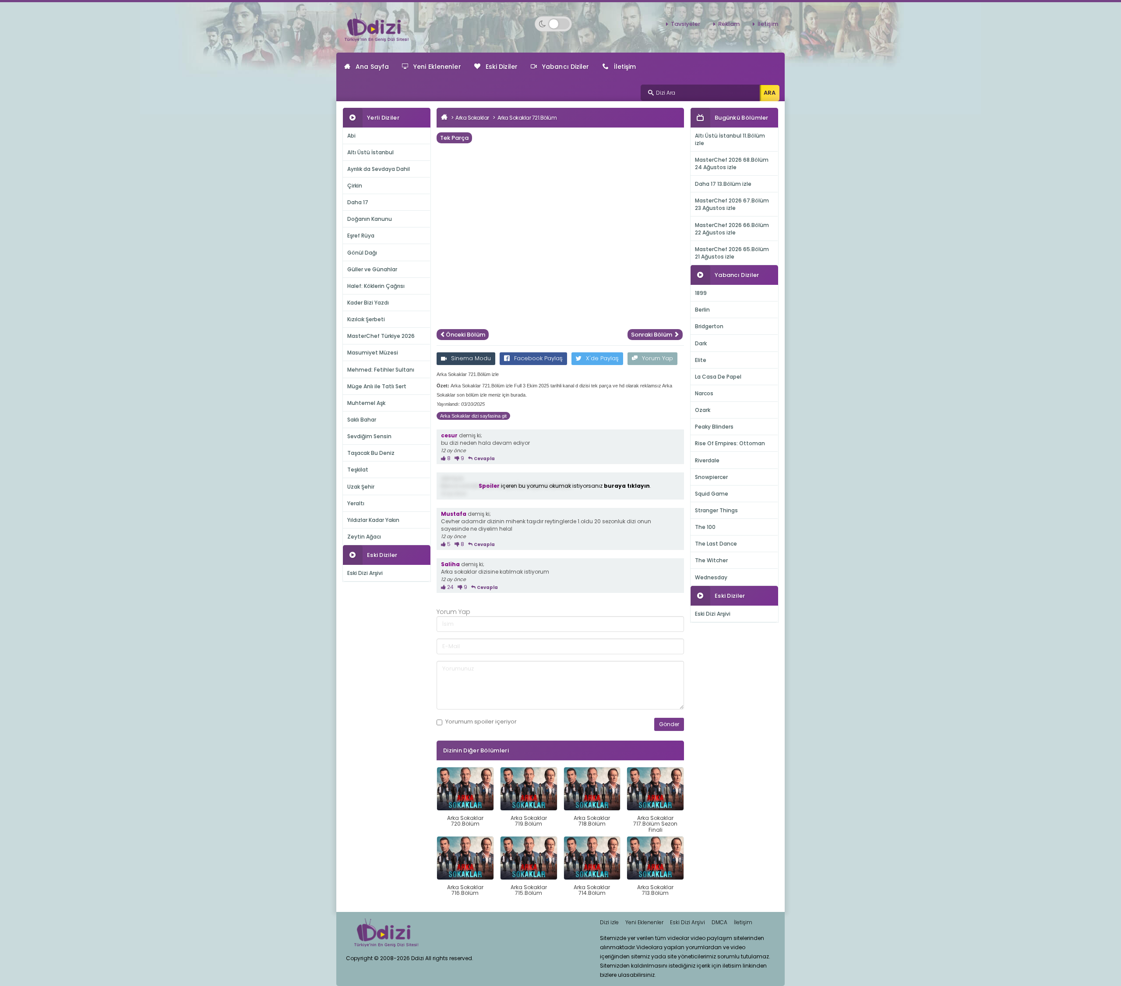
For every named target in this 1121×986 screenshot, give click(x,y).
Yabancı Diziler (565, 66)
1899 (701, 293)
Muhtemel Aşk (366, 403)
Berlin (702, 309)
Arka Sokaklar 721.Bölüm (527, 117)
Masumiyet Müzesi (372, 352)
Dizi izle (609, 922)
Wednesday (711, 577)
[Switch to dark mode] (553, 24)
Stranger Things (716, 510)
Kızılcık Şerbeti (366, 319)
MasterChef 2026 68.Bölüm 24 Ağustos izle (731, 163)
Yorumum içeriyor (481, 722)
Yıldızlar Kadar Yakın (373, 520)
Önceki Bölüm (465, 334)
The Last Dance (716, 543)
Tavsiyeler (685, 24)
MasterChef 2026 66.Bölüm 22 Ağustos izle (732, 228)
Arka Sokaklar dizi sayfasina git (473, 416)
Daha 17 (357, 202)
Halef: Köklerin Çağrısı (376, 286)
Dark (701, 343)
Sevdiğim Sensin (369, 436)
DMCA (719, 922)
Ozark (702, 410)
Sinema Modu (471, 358)
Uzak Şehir (360, 486)
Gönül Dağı (362, 252)
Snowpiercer (711, 477)
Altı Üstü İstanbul (370, 152)
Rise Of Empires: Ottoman (730, 443)
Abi (351, 135)
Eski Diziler (502, 66)
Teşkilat (357, 469)
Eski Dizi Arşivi (365, 573)
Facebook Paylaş (538, 358)
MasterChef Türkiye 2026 (381, 336)
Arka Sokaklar (472, 117)
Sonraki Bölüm (652, 334)
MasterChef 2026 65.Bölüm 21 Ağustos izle (732, 252)
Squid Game (711, 493)
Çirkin (354, 185)
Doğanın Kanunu (369, 219)
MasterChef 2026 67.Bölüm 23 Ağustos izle (732, 204)
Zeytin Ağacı (364, 536)
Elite (700, 360)
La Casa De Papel (718, 376)
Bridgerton (709, 326)
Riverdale (707, 460)
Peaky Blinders (714, 426)
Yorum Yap (657, 358)
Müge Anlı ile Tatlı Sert (376, 386)
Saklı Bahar (361, 419)
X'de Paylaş (602, 358)
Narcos (704, 393)
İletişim (768, 24)
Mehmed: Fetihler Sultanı (380, 369)
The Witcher (711, 560)
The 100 (705, 527)
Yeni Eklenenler (437, 66)
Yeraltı (355, 503)
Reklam (729, 24)
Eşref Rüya (360, 235)
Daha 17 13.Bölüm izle (723, 184)
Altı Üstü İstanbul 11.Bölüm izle (730, 139)
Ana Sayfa (372, 66)
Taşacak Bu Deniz (371, 453)
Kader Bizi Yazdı (368, 302)
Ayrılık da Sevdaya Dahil (378, 169)
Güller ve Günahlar (372, 269)
